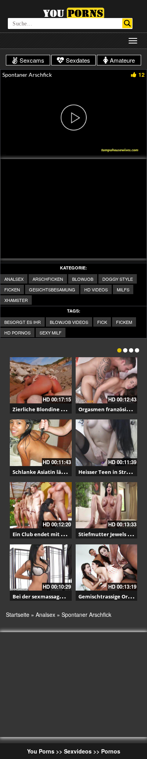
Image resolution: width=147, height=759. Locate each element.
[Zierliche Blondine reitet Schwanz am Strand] (41, 380)
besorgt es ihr (22, 322)
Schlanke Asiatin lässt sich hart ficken (61, 471)
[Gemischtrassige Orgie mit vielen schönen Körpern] (107, 567)
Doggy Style (117, 279)
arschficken (48, 279)
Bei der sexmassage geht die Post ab (58, 596)
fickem (124, 322)
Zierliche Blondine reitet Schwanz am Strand (70, 409)
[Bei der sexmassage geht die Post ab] (41, 567)
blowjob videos (69, 322)
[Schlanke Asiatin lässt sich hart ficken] (41, 442)
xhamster (16, 300)
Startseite (17, 614)
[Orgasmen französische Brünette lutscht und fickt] (107, 380)
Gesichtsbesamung (52, 289)
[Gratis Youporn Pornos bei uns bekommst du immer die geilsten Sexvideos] (73, 12)
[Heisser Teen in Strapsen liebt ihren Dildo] (107, 442)
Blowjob (82, 279)
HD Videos (96, 289)
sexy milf (51, 332)
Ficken (12, 289)
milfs (123, 289)
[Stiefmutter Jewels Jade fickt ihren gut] (107, 505)
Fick (102, 322)
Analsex (14, 279)
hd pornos (17, 332)
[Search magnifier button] (127, 23)
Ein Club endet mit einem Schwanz (57, 534)
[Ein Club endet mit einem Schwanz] (41, 505)
